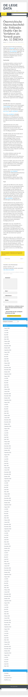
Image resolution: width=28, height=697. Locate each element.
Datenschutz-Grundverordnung (16, 252)
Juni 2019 (6, 511)
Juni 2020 (6, 485)
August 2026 (7, 328)
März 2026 (6, 339)
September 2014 (7, 626)
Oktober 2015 (7, 598)
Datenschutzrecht (13, 253)
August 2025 (7, 352)
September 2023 (7, 400)
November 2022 (7, 422)
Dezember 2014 (7, 620)
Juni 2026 (6, 332)
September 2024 (7, 374)
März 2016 (6, 587)
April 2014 (6, 637)
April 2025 (6, 358)
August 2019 (7, 507)
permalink (3, 254)
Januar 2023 (6, 417)
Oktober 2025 (7, 347)
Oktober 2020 (7, 476)
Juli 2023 (6, 404)
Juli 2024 (6, 378)
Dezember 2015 (7, 594)
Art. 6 (7, 111)
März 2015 (6, 613)
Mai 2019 (6, 513)
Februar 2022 (7, 441)
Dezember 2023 (7, 393)
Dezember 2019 (7, 498)
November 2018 (7, 526)
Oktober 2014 (7, 624)
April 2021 (6, 463)
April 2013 (6, 663)
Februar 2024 (7, 389)
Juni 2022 (6, 432)
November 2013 (7, 648)
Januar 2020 (6, 496)
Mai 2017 (6, 557)
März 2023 (6, 413)
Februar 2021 (7, 467)
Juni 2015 (6, 607)
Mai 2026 (6, 334)
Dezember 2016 (7, 568)
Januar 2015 (6, 618)
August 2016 (7, 576)
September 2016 (7, 574)
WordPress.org (7, 679)
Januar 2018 (6, 544)
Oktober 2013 (7, 650)
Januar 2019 (6, 522)
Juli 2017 (6, 552)
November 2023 (7, 395)
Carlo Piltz (20, 42)
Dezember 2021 (7, 446)
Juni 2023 (6, 406)
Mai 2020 (6, 487)
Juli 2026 (6, 330)
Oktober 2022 (7, 424)
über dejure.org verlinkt (8, 269)
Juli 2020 (6, 483)
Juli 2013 (6, 657)
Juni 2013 (6, 659)
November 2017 (7, 546)
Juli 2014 (6, 631)
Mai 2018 (6, 537)
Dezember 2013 (7, 646)
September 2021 (7, 452)
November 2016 (7, 570)
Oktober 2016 (7, 572)
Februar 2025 (7, 363)
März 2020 (6, 491)
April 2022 (6, 437)
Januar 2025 (6, 365)
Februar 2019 (7, 520)
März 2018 (6, 541)
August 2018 (7, 531)
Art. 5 (4, 111)
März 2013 (6, 666)
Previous (6, 258)
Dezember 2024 (7, 367)
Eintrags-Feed (7, 675)
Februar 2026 (7, 341)
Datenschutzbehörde (6, 253)
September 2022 (7, 426)
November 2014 (7, 622)
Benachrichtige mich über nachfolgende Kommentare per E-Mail (13, 312)
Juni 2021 (6, 459)
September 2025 (7, 350)
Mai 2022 (6, 435)
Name (6, 291)
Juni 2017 (6, 555)
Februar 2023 (7, 415)
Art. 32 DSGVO (13, 51)
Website (6, 300)
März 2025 (6, 361)
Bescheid (12, 48)
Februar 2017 (7, 563)
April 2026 (6, 337)
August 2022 (7, 428)
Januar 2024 (6, 391)
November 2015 (7, 596)
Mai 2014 (6, 635)
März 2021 (6, 465)
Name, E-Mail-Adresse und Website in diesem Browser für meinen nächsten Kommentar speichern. (14, 308)
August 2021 (7, 454)
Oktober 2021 (7, 450)
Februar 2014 (7, 642)
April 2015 (6, 611)
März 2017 (6, 561)
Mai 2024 (6, 382)
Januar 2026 (6, 343)
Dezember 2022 (7, 419)
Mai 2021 (6, 461)
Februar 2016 (7, 589)
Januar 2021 (6, 469)
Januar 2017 (6, 565)
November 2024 (7, 369)
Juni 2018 (6, 535)
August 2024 (7, 376)
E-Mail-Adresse (8, 295)
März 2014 (6, 639)
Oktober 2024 (7, 371)
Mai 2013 (6, 661)
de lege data (10, 6)
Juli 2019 (6, 509)
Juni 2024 (6, 380)
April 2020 (6, 489)
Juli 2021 (6, 456)
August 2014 (7, 629)
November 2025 (7, 345)
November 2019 (7, 500)
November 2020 (7, 474)
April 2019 (6, 515)
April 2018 (6, 539)
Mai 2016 (6, 583)
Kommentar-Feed (7, 677)
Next (22, 258)
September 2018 (7, 528)
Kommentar (8, 277)
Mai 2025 (6, 356)
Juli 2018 (6, 533)
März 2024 (6, 387)
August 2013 (7, 655)
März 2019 (6, 517)
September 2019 (7, 504)
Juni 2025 (6, 354)
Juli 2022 (6, 430)
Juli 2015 (6, 605)
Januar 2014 (6, 644)
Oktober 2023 (7, 398)
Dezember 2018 (7, 524)
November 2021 (7, 448)
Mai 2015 (6, 609)
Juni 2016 (6, 581)
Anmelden (6, 673)
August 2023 (7, 402)
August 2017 (7, 550)
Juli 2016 (6, 578)
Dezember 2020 (7, 472)
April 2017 (6, 559)
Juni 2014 (6, 633)
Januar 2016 (6, 592)
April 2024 (6, 385)
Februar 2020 (7, 493)
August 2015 (7, 602)
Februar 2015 (7, 616)
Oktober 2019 (7, 502)
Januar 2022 (6, 443)
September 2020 (7, 478)
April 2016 (6, 585)
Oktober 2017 (7, 548)
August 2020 (7, 480)
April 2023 (6, 411)
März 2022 (6, 439)
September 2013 (7, 653)
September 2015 (7, 600)
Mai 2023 (6, 408)
